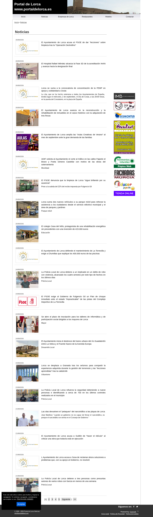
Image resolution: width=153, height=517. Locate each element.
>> (75, 499)
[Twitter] (137, 506)
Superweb (133, 512)
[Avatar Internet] (124, 153)
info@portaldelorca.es (21, 513)
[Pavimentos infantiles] (124, 167)
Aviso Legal (105, 514)
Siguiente (66, 499)
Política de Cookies (132, 514)
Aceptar (21, 504)
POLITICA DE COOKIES (25, 499)
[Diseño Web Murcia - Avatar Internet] (138, 512)
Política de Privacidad (117, 514)
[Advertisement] (124, 56)
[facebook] (133, 506)
